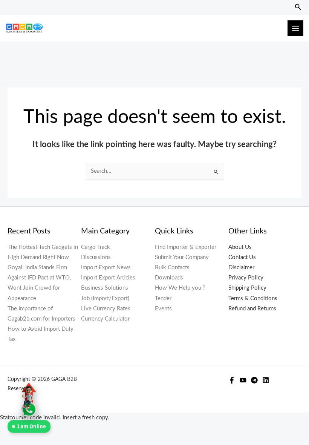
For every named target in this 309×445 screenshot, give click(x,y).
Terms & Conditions (252, 298)
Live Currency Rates (105, 309)
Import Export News (106, 267)
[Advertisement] (154, 58)
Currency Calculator (105, 319)
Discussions (96, 257)
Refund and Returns (252, 309)
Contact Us (242, 257)
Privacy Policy (245, 278)
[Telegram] (254, 380)
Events (163, 309)
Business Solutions (104, 288)
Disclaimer (241, 267)
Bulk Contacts (172, 267)
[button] (298, 7)
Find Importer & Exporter (185, 247)
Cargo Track (95, 247)
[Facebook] (231, 380)
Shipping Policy (247, 288)
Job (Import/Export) (105, 298)
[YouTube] (243, 380)
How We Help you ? (180, 288)
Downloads (169, 278)
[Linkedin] (265, 380)
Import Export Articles (108, 278)
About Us (240, 247)
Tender (163, 298)
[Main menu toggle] (295, 28)
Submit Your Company (182, 257)
